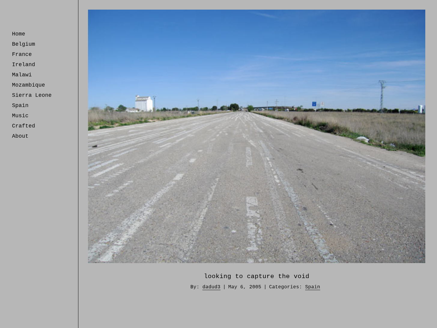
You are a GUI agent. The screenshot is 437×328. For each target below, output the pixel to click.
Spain (20, 106)
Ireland (23, 65)
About (20, 136)
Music (20, 116)
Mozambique (28, 85)
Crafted (23, 126)
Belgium (23, 44)
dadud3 (211, 287)
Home (18, 34)
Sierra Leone (32, 95)
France (22, 54)
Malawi (22, 75)
